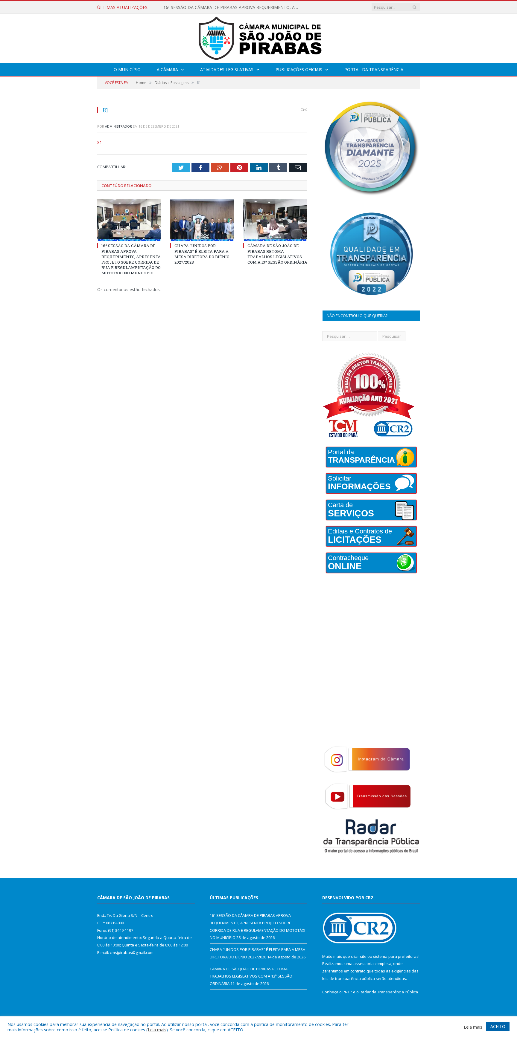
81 (99, 142)
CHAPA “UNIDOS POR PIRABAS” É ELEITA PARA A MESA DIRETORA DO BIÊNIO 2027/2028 (232, 7)
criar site (359, 956)
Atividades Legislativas (226, 69)
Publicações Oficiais (299, 69)
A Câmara (167, 69)
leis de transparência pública (348, 978)
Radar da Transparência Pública (389, 992)
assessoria (363, 963)
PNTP (347, 992)
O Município (127, 69)
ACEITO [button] (497, 1026)
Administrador (118, 126)
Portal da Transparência (373, 69)
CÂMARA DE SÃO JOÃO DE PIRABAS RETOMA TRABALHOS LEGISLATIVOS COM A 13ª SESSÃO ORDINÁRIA (277, 254)
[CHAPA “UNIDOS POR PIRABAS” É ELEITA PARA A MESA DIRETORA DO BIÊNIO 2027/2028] (202, 220)
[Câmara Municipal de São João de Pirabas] (258, 37)
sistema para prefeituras (396, 956)
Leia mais (157, 1029)
